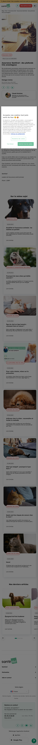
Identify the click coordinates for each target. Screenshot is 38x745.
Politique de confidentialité (18, 134)
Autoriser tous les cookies (26, 144)
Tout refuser (10, 144)
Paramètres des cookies (18, 138)
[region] (19, 127)
